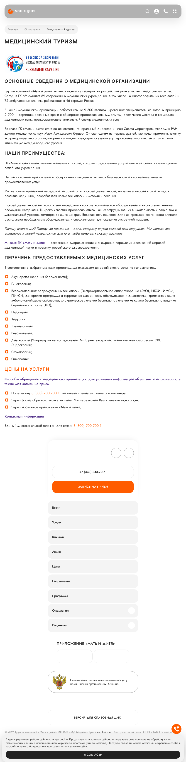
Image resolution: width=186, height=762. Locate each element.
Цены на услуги (27, 369)
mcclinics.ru (104, 732)
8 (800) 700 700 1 (45, 393)
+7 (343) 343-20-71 (164, 11)
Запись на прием (93, 486)
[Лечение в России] (33, 64)
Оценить (113, 684)
